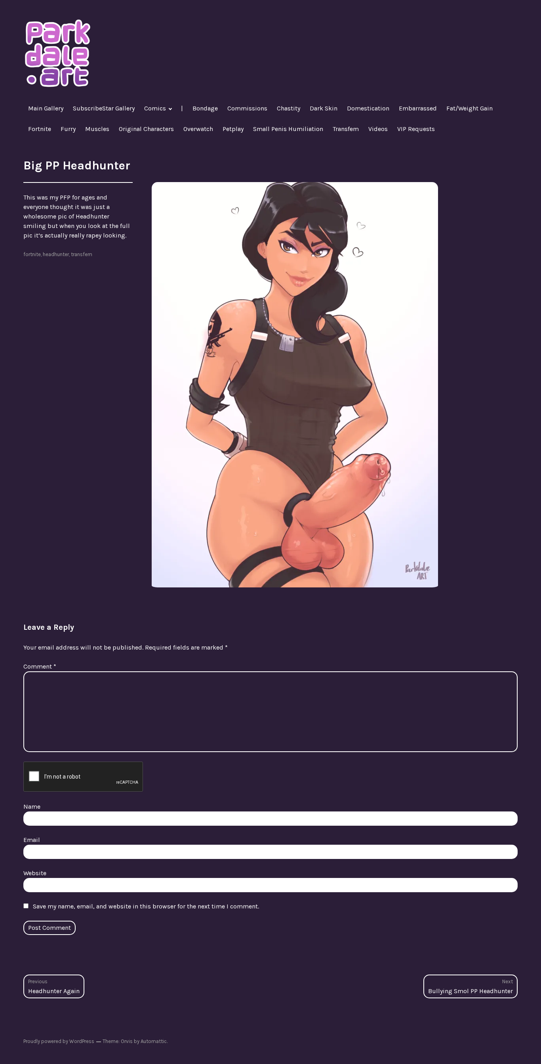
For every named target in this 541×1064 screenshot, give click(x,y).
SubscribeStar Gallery (104, 108)
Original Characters (146, 129)
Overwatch (198, 129)
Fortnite (39, 129)
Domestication (368, 108)
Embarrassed (418, 108)
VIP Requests (416, 129)
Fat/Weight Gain (469, 108)
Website (34, 873)
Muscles (97, 129)
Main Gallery (45, 108)
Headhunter (56, 254)
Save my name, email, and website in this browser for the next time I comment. (146, 906)
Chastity (288, 108)
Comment (39, 666)
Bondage (205, 108)
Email (31, 840)
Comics (155, 108)
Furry (68, 129)
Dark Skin (323, 108)
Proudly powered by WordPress (58, 1041)
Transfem (346, 129)
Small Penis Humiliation (288, 129)
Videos (378, 129)
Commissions (247, 108)
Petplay (233, 129)
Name (31, 806)
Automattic (154, 1041)
